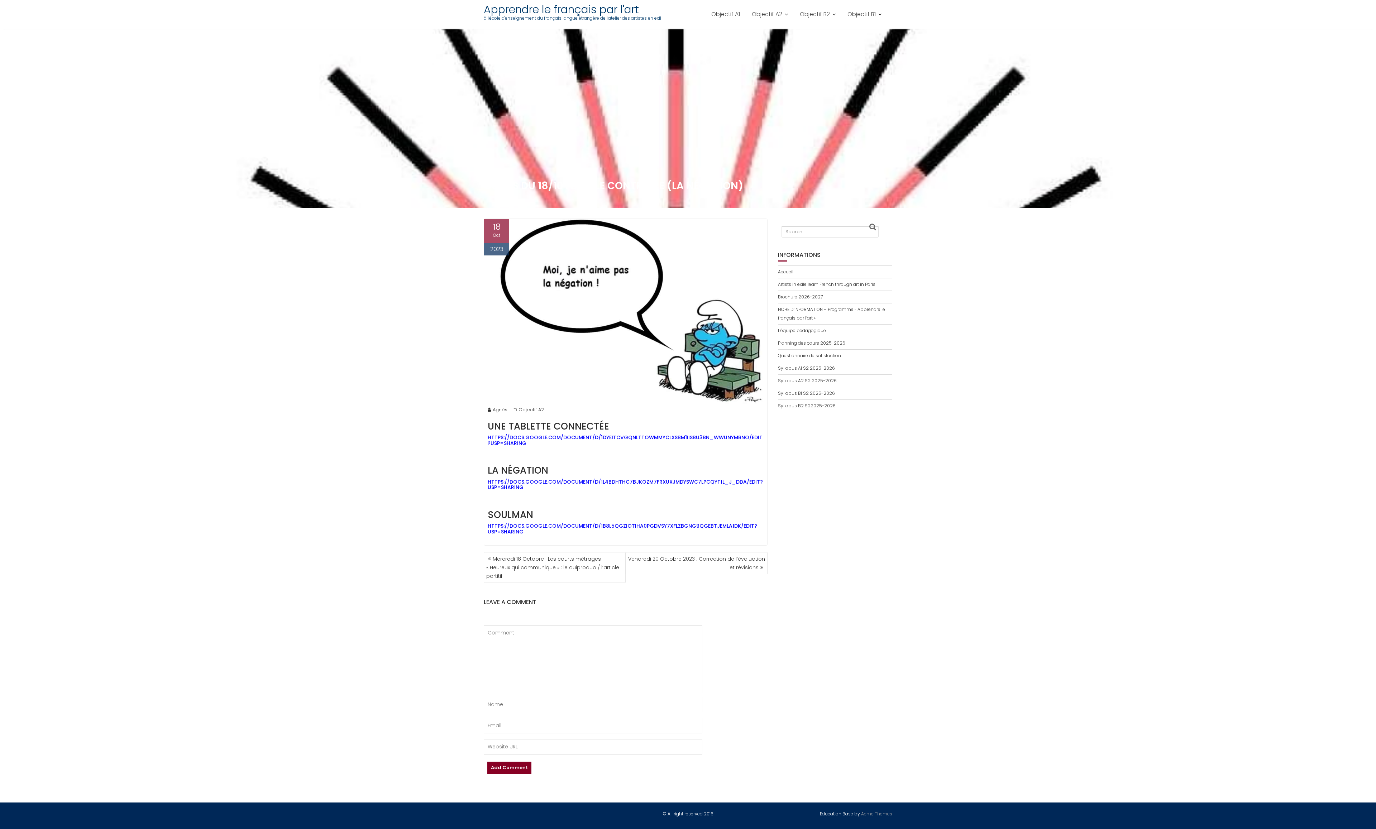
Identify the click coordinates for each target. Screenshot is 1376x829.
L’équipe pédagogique (802, 330)
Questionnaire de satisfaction (809, 356)
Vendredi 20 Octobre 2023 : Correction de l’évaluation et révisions (696, 563)
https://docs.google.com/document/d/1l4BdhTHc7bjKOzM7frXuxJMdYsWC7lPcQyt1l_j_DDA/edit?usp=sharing (625, 484)
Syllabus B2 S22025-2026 (807, 406)
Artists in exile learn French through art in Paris (826, 284)
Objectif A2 (767, 14)
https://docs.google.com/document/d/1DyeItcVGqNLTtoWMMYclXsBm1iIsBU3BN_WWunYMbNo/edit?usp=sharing (625, 440)
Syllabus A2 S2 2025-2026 (807, 381)
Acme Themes (876, 814)
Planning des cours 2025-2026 (811, 343)
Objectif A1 (725, 14)
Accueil (785, 272)
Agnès (500, 409)
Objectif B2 (815, 14)
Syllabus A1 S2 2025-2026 (806, 368)
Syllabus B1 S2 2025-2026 (806, 393)
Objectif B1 (861, 14)
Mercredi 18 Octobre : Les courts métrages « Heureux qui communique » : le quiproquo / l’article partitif (552, 567)
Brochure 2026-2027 (800, 297)
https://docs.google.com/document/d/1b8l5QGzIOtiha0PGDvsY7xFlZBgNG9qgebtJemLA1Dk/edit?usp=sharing (622, 528)
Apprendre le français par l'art (561, 9)
